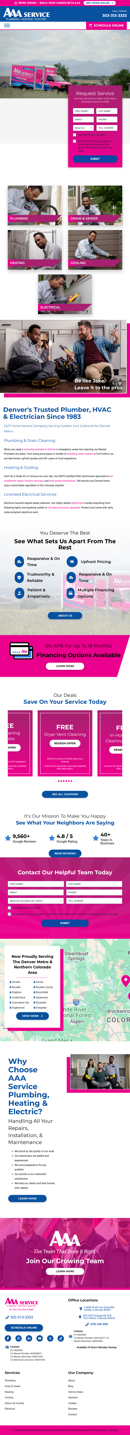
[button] (7, 25)
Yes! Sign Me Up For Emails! (91, 135)
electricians (77, 503)
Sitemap (113, 1430)
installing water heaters (80, 453)
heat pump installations (62, 480)
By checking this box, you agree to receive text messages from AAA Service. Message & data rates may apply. (95, 146)
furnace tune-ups (33, 480)
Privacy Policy (99, 1430)
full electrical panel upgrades (64, 507)
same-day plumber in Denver (40, 449)
